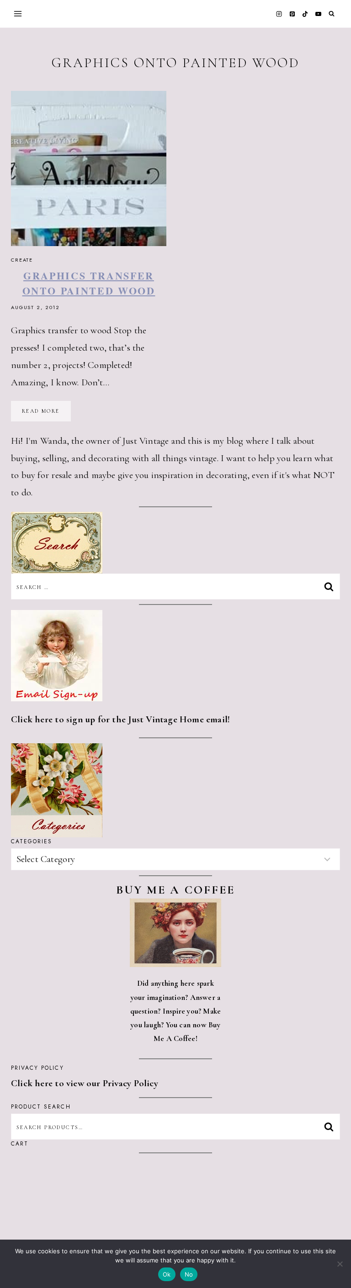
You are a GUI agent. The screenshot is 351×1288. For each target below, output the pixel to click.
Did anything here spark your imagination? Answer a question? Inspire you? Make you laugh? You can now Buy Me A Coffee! (175, 1010)
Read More (46, 414)
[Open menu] (18, 13)
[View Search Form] (332, 14)
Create (22, 259)
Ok (167, 1274)
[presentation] (88, 168)
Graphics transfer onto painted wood (88, 283)
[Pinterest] (292, 14)
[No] (339, 1263)
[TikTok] (305, 14)
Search (331, 1126)
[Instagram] (279, 14)
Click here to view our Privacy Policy (84, 1083)
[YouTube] (318, 14)
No (189, 1274)
